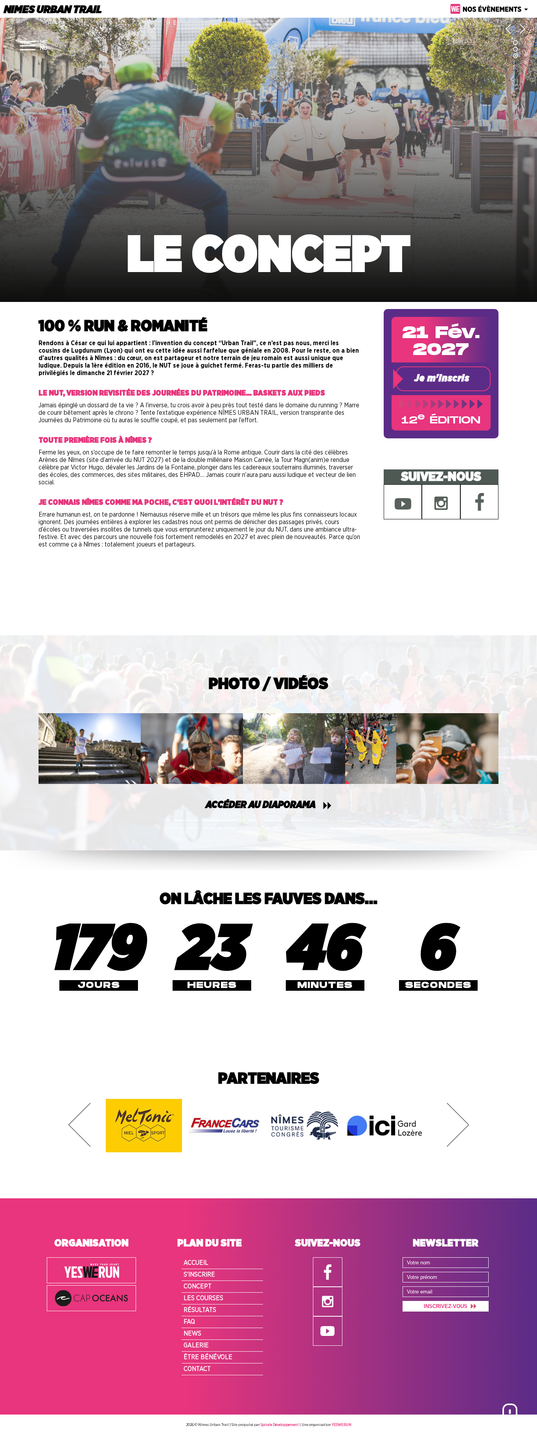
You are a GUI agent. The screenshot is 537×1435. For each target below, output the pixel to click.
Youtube (403, 501)
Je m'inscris (441, 378)
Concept (197, 1286)
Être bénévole (208, 1357)
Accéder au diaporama (261, 805)
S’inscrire (199, 1274)
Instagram (441, 501)
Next (458, 1125)
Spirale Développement (280, 1425)
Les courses (203, 1298)
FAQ (189, 1322)
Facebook (479, 501)
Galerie (196, 1345)
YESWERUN (341, 1425)
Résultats (200, 1310)
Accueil (196, 1263)
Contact (197, 1369)
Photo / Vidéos (268, 684)
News (192, 1333)
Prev (79, 1125)
